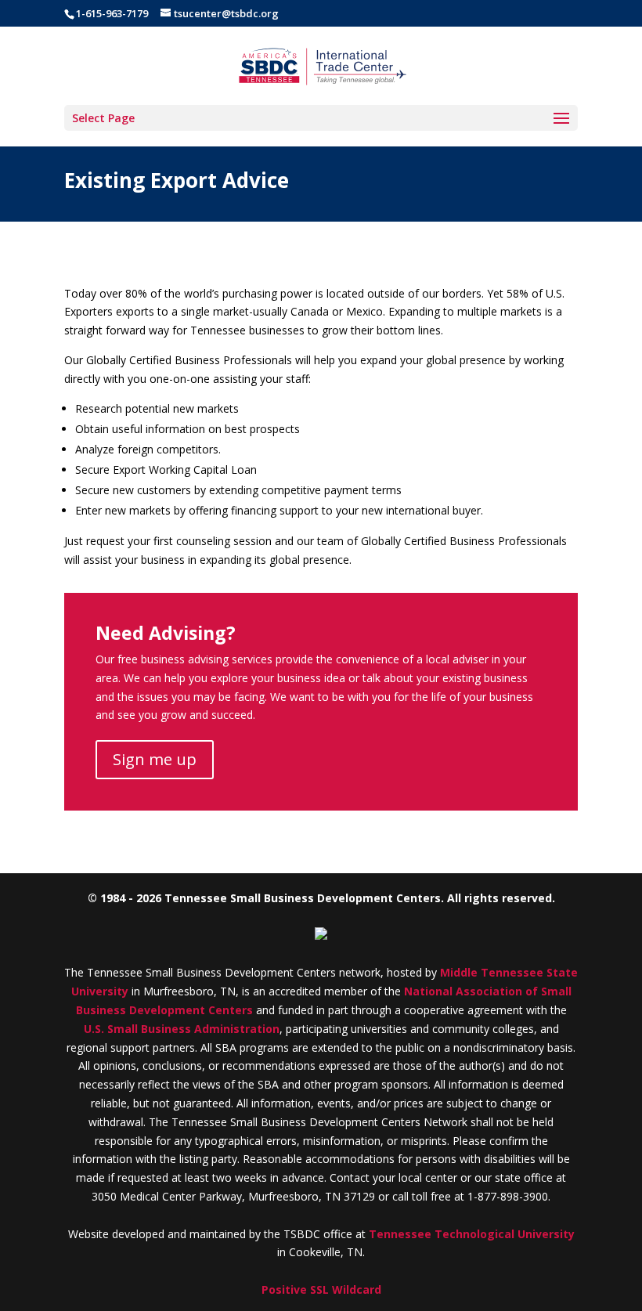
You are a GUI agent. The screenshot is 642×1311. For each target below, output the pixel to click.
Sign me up (155, 759)
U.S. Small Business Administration (182, 1028)
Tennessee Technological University (472, 1233)
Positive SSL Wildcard (321, 1289)
